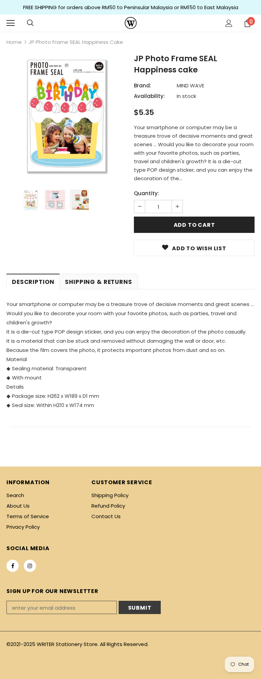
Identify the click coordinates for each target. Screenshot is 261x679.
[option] (66, 115)
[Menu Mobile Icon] (10, 23)
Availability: (149, 96)
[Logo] (131, 23)
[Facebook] (12, 566)
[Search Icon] (30, 23)
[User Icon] (228, 23)
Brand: (142, 85)
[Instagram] (30, 566)
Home (14, 42)
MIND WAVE (190, 85)
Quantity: (146, 193)
